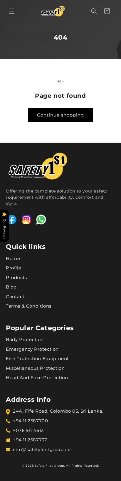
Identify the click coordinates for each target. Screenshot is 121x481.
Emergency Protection (32, 349)
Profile (13, 268)
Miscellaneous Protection (35, 368)
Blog (11, 287)
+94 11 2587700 (30, 420)
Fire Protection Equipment (37, 358)
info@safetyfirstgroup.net (43, 449)
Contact (15, 296)
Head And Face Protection (37, 377)
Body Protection (25, 339)
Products (16, 277)
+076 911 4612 (28, 430)
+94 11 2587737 (30, 440)
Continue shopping (60, 115)
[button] (11, 11)
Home (13, 258)
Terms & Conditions (28, 306)
